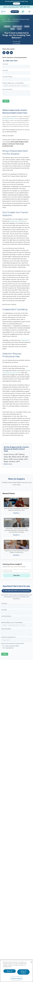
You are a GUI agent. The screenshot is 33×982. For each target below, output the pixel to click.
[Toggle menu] (29, 12)
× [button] (31, 1)
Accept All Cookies (23, 971)
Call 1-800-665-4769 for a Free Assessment (17, 590)
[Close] (31, 962)
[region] (16, 971)
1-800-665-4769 (24, 7)
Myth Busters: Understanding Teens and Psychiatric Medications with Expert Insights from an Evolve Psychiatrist (16, 530)
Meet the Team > (8, 464)
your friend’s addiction (18, 221)
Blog (9, 19)
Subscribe (16, 575)
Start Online (15, 11)
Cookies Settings (16, 978)
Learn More (16, 3)
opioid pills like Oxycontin (9, 118)
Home (3, 19)
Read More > (16, 513)
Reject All (9, 971)
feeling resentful (25, 340)
